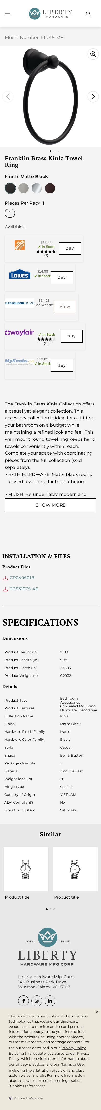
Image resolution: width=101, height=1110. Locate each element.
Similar (50, 834)
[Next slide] (93, 96)
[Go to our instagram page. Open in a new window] (36, 1000)
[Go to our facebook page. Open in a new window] (23, 1000)
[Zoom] (93, 54)
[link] (70, 248)
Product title (17, 897)
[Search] (88, 13)
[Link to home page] (47, 947)
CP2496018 (21, 577)
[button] (26, 1098)
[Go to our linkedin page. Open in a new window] (50, 1000)
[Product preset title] (26, 869)
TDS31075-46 (23, 588)
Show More (51, 505)
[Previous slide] (7, 96)
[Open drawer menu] (7, 13)
